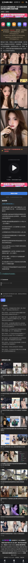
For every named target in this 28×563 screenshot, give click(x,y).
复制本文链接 (14, 193)
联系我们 (17, 557)
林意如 (2, 11)
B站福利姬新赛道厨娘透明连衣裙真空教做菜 (12, 481)
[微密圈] (19, 25)
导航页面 (22, 557)
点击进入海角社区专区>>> (8, 203)
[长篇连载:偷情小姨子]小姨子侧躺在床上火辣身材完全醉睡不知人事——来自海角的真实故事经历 (14, 209)
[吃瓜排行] (3, 25)
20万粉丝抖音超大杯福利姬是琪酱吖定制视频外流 (14, 393)
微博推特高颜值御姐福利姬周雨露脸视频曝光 (12, 516)
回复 (11, 283)
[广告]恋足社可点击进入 (8, 273)
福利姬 (7, 11)
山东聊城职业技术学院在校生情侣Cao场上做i (14, 232)
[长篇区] (8, 25)
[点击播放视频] (14, 168)
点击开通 (6, 151)
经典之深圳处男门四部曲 (15, 346)
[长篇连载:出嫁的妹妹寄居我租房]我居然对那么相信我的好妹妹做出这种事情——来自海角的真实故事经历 (14, 216)
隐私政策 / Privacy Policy (9, 557)
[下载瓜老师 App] (22, 2)
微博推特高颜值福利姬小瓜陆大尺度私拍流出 (12, 533)
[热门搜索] (24, 25)
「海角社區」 (12, 30)
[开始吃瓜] (14, 25)
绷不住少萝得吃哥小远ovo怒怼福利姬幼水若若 (13, 446)
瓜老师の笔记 (8, 2)
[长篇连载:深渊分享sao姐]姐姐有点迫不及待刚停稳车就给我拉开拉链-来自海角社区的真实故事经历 (14, 325)
